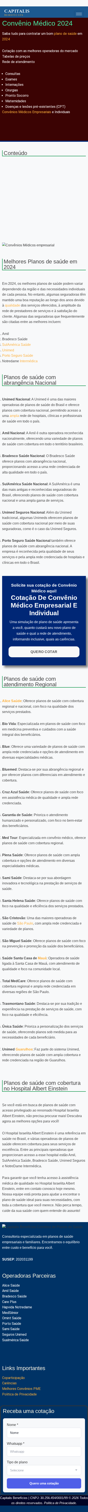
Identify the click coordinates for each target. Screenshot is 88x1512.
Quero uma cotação (44, 1483)
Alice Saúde (12, 701)
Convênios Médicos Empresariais (26, 112)
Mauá (42, 958)
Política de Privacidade (60, 1503)
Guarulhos (24, 1049)
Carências (9, 1383)
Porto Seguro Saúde (17, 355)
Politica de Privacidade (19, 1394)
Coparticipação (13, 1378)
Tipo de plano (17, 1462)
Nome (12, 1425)
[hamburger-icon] (79, 14)
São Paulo (25, 923)
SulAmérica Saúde (16, 344)
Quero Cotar (44, 652)
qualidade (12, 305)
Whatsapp (15, 1443)
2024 (6, 39)
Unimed (8, 350)
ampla (14, 416)
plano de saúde (65, 34)
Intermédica (29, 361)
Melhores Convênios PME (21, 1389)
